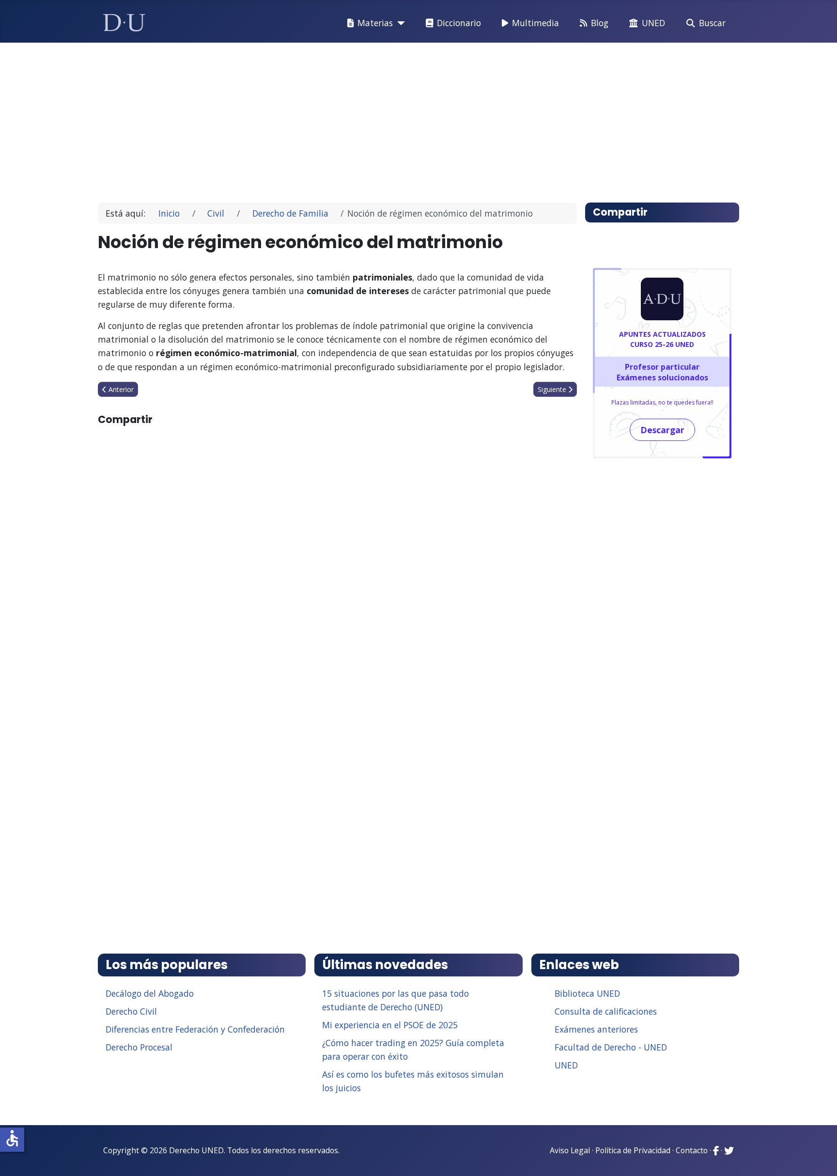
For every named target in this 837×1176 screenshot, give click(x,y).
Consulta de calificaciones (606, 1011)
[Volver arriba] (819, 1156)
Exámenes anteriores (596, 1029)
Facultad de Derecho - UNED (611, 1047)
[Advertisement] (396, 118)
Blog (599, 23)
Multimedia (535, 23)
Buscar (712, 23)
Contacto (692, 1150)
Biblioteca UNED (587, 993)
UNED (653, 23)
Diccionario (459, 23)
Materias (375, 23)
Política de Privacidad (632, 1150)
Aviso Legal (570, 1150)
